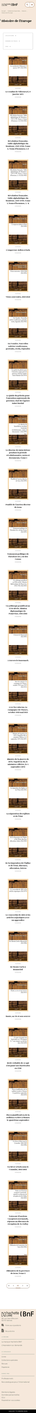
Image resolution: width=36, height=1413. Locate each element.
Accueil (4, 11)
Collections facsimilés (14, 11)
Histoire (24, 11)
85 (18, 1286)
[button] (11, 35)
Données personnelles (10, 1395)
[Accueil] (10, 4)
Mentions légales (8, 1392)
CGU (3, 1398)
